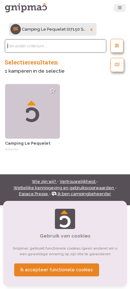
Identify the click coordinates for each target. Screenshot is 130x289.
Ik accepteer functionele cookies (57, 269)
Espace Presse (34, 193)
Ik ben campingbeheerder (84, 193)
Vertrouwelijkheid (78, 181)
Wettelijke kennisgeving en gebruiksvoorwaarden (64, 187)
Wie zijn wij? (44, 181)
